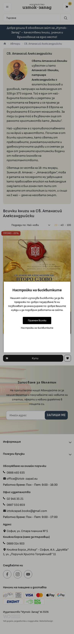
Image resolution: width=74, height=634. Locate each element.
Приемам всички (37, 320)
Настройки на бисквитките (37, 327)
